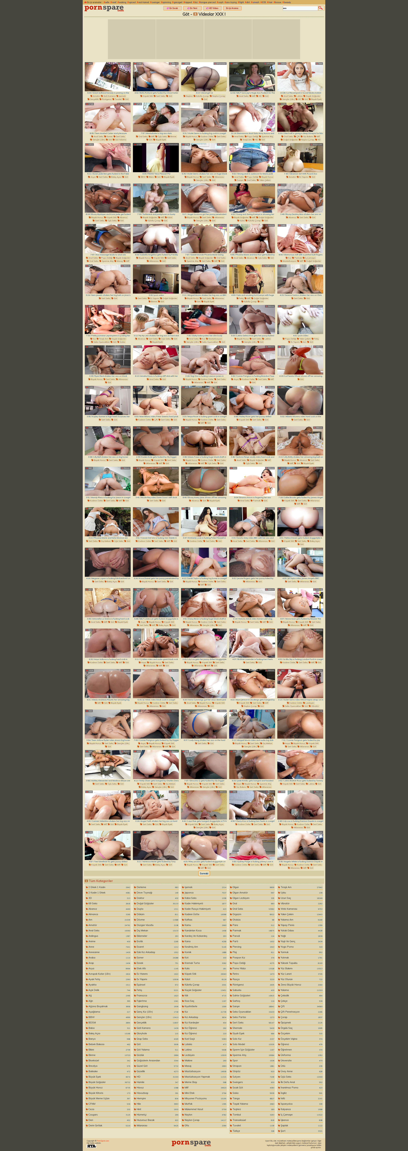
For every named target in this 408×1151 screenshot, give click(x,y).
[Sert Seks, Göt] (108, 279)
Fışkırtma (157, 1000)
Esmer (109, 136)
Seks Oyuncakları (101, 342)
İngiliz (301, 1092)
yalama (301, 990)
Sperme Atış (267, 136)
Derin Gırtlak (109, 1125)
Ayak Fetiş (109, 979)
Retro (253, 973)
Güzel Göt (157, 1065)
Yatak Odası (301, 930)
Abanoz (123, 217)
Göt (126, 99)
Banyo (109, 1038)
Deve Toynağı (157, 892)
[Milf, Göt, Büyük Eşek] (108, 683)
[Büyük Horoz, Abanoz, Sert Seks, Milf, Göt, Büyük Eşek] (300, 440)
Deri (109, 1120)
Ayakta (109, 984)
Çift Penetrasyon (301, 1011)
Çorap (301, 1017)
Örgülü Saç (301, 1027)
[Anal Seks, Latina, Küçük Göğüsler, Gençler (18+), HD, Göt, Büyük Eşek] (300, 76)
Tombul (253, 1114)
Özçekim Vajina (301, 1038)
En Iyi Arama (232, 8)
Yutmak (301, 957)
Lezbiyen (309, 703)
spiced (132, 2)
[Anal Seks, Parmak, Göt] (252, 481)
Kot (205, 957)
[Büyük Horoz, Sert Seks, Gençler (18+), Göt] (108, 724)
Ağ (109, 995)
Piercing (253, 946)
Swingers (253, 1082)
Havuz (157, 1087)
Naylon (189, 96)
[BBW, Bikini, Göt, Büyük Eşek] (156, 157)
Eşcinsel (157, 984)
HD (260, 96)
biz (196, 2)
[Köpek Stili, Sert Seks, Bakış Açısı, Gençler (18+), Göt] (204, 805)
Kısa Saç (205, 1000)
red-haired (143, 2)
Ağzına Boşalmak (109, 1006)
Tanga (253, 1098)
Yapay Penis (301, 925)
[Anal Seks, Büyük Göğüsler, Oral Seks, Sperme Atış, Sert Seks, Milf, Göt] (204, 238)
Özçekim (301, 1033)
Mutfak (205, 1103)
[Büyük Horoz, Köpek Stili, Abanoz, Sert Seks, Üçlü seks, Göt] (108, 198)
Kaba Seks (205, 897)
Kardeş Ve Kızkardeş (205, 935)
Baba (109, 1027)
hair (271, 2)
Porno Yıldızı (253, 968)
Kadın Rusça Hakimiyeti (205, 908)
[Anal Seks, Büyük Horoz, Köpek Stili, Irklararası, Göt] (204, 683)
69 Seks (109, 903)
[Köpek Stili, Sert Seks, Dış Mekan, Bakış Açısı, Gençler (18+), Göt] (156, 764)
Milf (253, 96)
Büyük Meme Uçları (109, 1098)
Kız (289, 258)
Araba (109, 957)
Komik (205, 952)
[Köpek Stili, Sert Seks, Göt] (156, 76)
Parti (253, 941)
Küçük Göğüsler (312, 96)
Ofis (205, 1125)
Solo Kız (253, 1038)
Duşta (157, 908)
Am (304, 342)
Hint (157, 1109)
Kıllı (205, 995)
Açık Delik (109, 990)
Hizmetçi (157, 1114)
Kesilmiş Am (205, 946)
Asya (92, 177)
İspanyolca (301, 1103)
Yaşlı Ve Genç (301, 941)
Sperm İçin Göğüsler (253, 1049)
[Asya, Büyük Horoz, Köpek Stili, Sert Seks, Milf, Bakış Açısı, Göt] (156, 602)
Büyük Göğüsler (149, 217)
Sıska (122, 342)
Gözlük (157, 1055)
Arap (109, 962)
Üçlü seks (162, 136)
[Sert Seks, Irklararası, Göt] (300, 562)
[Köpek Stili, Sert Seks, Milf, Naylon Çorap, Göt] (252, 683)
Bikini (151, 177)
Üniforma (301, 1055)
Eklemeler (157, 935)
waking (122, 2)
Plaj (253, 952)
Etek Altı (157, 968)
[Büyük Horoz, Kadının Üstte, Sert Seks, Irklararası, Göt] (156, 683)
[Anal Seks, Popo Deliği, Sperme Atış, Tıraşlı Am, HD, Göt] (252, 117)
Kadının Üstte (206, 136)
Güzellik (157, 1071)
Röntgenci (106, 99)
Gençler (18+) (288, 99)
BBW (142, 177)
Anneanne (109, 952)
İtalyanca (301, 1109)
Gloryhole (157, 1033)
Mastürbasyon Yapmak (205, 1076)
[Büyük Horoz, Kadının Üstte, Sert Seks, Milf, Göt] (204, 400)
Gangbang (157, 1006)
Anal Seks (243, 96)
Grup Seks (157, 1038)
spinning (167, 2)
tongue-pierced (208, 2)
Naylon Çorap (218, 96)
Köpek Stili (147, 96)
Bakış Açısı (116, 177)
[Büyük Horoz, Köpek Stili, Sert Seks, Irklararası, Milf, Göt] (156, 440)
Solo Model (253, 1044)
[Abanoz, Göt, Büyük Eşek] (204, 481)
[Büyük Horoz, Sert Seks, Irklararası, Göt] (108, 359)
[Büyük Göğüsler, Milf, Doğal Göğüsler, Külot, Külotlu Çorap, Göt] (252, 198)
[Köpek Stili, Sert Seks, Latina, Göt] (300, 764)
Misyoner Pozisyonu (205, 1098)
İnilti (301, 1098)
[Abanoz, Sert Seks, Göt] (300, 198)
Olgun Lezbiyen (253, 897)
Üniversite (301, 1060)
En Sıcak (173, 8)
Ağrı (109, 1000)
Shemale (253, 1027)
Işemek (122, 96)
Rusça (253, 979)
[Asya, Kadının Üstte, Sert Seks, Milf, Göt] (252, 359)
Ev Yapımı (303, 177)
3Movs (174, 63)
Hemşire (157, 1098)
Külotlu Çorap (202, 96)
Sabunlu (253, 990)
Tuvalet (118, 99)
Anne (109, 946)
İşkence (301, 1120)
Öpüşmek (301, 1022)
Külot (169, 217)
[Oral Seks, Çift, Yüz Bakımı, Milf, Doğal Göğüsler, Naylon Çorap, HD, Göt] (300, 117)
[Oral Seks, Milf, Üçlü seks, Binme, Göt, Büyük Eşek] (156, 117)
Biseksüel (109, 1060)
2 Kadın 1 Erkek (109, 892)
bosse (278, 2)
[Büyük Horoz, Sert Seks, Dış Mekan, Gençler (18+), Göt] (252, 724)
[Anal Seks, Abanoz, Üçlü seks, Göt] (252, 238)
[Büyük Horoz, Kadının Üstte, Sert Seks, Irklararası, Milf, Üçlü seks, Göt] (204, 440)
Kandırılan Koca (205, 930)
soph (221, 2)
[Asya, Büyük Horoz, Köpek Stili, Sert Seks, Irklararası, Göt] (300, 724)
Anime (109, 941)
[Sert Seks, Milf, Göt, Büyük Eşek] (108, 805)
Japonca (205, 892)
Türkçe (253, 1130)
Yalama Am (301, 919)
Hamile (157, 1082)
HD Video (213, 8)
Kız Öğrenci (205, 1027)
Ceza (109, 1109)
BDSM (109, 1022)
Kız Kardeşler (205, 1022)
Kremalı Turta (205, 962)
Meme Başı (205, 1082)
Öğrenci (301, 1044)
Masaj (119, 261)
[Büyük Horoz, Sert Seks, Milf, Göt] (252, 602)
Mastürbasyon (289, 261)
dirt (248, 2)
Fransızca (157, 995)
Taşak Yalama (253, 1103)
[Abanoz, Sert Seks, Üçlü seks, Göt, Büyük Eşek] (156, 319)
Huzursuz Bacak (157, 1120)
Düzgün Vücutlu (157, 925)
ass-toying (231, 2)
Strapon (253, 1065)
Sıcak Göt (253, 1087)
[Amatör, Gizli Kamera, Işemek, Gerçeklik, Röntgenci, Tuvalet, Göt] (108, 76)
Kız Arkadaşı (205, 1017)
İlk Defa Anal (301, 1082)
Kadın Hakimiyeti (205, 903)
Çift (298, 136)
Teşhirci (253, 1109)
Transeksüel (253, 1120)
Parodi (253, 935)
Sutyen (253, 1076)
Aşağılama (109, 1011)
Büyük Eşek (316, 99)
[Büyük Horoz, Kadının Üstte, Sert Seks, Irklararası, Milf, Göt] (204, 359)
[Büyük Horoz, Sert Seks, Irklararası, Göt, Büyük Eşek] (204, 279)
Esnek (157, 962)
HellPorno (125, 63)
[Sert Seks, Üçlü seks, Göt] (108, 764)
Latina (299, 96)
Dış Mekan (106, 541)
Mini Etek (205, 1092)
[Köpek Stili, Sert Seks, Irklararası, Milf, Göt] (300, 481)
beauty (287, 2)
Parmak (298, 258)
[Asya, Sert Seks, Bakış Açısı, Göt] (108, 157)
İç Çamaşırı (310, 258)
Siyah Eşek (253, 1033)
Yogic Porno (301, 946)
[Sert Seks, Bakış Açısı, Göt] (108, 562)
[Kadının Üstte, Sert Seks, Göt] (204, 521)
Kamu (205, 925)
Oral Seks (143, 136)
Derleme (157, 887)
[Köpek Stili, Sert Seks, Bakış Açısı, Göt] (300, 521)
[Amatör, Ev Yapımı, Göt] (300, 157)
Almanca (109, 914)
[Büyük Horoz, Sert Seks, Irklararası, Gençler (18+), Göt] (204, 157)
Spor (253, 1060)
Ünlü (301, 1065)
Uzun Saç (301, 897)
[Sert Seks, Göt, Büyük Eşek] (156, 805)
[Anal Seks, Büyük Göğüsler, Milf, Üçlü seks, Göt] (252, 440)
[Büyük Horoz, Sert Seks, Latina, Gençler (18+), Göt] (252, 319)
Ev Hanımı (157, 973)
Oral (253, 903)
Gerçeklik (94, 99)
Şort (301, 1130)
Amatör (96, 96)
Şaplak (301, 1125)
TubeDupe (124, 104)
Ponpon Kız (253, 957)
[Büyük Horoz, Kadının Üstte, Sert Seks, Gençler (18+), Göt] (204, 117)
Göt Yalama (120, 139)
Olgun (253, 887)
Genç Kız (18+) (157, 1011)
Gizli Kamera (109, 96)
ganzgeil (178, 2)
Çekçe (301, 1000)
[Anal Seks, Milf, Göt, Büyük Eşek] (108, 602)
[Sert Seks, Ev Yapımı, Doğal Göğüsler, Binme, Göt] (156, 279)
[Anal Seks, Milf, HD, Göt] (252, 76)
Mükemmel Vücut (205, 1109)
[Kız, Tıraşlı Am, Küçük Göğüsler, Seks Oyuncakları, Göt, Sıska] (108, 319)
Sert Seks (160, 96)
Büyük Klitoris (109, 1092)
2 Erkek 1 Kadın (109, 887)
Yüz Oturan (301, 979)
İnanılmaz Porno (301, 1087)
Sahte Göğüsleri (253, 995)
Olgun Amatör (253, 892)
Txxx (320, 63)
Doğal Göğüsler (290, 139)
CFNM (109, 1103)
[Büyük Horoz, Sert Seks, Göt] (108, 440)
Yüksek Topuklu (301, 962)
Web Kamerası (301, 908)
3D (109, 897)
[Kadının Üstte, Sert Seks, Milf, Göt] (108, 481)
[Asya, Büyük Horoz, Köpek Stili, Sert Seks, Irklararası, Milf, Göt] (156, 724)
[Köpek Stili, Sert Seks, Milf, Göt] (108, 845)
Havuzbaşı (157, 1092)
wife (107, 2)
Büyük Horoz (191, 136)
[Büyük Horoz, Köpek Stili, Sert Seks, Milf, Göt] (204, 845)
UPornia (270, 63)
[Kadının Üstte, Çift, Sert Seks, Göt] (156, 400)
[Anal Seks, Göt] (156, 359)
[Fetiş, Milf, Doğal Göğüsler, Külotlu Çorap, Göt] (252, 279)
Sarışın (240, 180)
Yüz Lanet (301, 973)
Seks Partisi (253, 1017)
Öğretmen (301, 1049)
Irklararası (219, 177)
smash (256, 2)
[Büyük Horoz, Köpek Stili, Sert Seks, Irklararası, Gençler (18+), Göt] (204, 764)
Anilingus (109, 935)
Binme (173, 136)
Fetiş (241, 298)
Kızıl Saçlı (205, 1038)
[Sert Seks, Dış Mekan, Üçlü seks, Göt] (108, 521)
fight (242, 2)
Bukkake (109, 1071)
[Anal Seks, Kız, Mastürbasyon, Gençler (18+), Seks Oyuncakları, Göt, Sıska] (204, 319)
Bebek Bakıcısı (109, 1044)
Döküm (157, 914)
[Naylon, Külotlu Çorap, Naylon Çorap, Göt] (204, 76)
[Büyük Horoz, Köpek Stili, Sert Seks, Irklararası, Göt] (156, 238)
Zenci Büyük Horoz (301, 984)
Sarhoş (253, 1000)
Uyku (301, 892)
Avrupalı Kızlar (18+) (109, 973)
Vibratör (315, 706)
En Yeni (193, 8)
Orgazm (253, 914)
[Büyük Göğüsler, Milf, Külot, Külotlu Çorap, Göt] (156, 198)
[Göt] (300, 359)
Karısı (205, 941)
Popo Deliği (252, 136)
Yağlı (301, 935)
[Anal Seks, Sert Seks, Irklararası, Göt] (252, 521)
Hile (157, 1103)
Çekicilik (301, 995)
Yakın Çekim (264, 180)
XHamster (221, 63)
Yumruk (301, 952)
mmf (114, 2)
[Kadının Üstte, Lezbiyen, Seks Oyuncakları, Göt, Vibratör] (300, 683)
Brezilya (109, 1065)
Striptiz (253, 1071)
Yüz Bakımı (308, 136)
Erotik (157, 941)
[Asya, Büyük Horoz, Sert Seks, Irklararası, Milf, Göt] (156, 643)
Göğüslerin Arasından (157, 1060)
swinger (156, 2)
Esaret (157, 946)
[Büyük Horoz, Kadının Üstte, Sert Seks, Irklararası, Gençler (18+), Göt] (204, 602)
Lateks (205, 1044)
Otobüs (253, 919)
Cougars (109, 1114)
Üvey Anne (301, 1071)
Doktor (157, 897)
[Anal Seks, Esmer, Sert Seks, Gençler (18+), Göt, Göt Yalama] (108, 117)
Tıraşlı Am (246, 139)
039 (264, 2)
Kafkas (205, 919)
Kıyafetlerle (205, 1006)
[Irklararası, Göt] (252, 562)
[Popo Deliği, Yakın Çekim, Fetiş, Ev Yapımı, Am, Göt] (300, 319)
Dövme (157, 919)
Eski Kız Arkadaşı (157, 952)
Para (253, 925)
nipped (188, 2)
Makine (205, 1060)
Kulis (205, 968)
